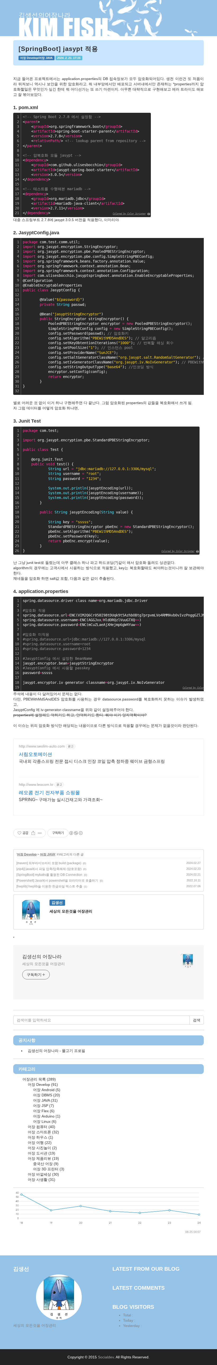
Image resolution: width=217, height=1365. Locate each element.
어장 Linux (44, 1121)
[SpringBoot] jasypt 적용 (58, 48)
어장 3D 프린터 (48, 1169)
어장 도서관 (41, 1153)
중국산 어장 (45, 1164)
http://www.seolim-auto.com (42, 746)
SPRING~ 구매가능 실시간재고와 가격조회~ (60, 799)
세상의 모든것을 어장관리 (43, 964)
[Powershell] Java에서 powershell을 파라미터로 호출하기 (57, 880)
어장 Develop (27, 854)
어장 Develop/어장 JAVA (36, 57)
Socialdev (106, 1357)
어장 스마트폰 (43, 1132)
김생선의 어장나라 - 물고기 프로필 (56, 1051)
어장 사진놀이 (42, 1148)
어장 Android (46, 1090)
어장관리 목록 (38, 1079)
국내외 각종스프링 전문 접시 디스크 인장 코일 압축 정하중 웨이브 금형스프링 (92, 761)
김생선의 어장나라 (42, 956)
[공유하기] (33, 833)
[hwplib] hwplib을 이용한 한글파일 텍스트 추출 (49, 886)
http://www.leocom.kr (36, 784)
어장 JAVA (47, 854)
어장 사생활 (41, 1179)
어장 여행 (39, 1142)
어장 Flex (43, 1111)
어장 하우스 (40, 1137)
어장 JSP (43, 1106)
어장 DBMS (46, 1095)
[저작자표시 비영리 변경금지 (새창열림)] (76, 833)
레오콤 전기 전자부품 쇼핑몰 (49, 792)
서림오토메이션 (35, 754)
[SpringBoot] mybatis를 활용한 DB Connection (49, 875)
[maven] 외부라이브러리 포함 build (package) (48, 863)
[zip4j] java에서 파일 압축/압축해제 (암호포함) (49, 869)
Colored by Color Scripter (129, 213)
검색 (196, 1020)
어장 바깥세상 (43, 1174)
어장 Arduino (46, 1116)
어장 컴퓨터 (41, 1127)
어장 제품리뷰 (43, 1158)
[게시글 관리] (40, 833)
